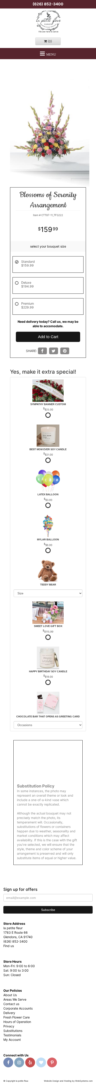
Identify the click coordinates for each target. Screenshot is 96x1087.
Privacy (8, 1026)
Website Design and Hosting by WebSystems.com (68, 1081)
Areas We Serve (14, 999)
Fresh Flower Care (16, 1017)
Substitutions (12, 1031)
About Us (10, 995)
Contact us (11, 1004)
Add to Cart (48, 337)
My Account (12, 1039)
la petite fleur (48, 22)
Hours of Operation (17, 1022)
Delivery (9, 1013)
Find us (8, 946)
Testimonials (12, 1035)
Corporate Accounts (18, 1008)
